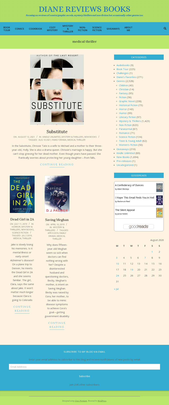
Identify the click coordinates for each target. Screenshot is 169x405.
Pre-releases (124, 161)
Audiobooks (123, 65)
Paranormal (125, 129)
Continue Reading (57, 164)
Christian (124, 89)
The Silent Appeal (125, 210)
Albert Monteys (123, 189)
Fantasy (123, 93)
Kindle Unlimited (52, 136)
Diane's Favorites (126, 77)
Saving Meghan (57, 220)
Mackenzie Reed (123, 201)
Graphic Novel (127, 101)
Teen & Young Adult (130, 140)
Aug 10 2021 (44, 139)
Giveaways (123, 149)
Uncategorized (125, 165)
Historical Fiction (128, 105)
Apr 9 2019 (53, 232)
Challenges (123, 73)
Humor (123, 113)
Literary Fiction (127, 117)
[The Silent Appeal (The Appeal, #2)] (159, 210)
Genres (121, 81)
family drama (59, 139)
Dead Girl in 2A (22, 219)
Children (123, 85)
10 (117, 263)
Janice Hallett (122, 214)
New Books (90, 136)
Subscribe (84, 376)
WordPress (102, 400)
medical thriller (76, 139)
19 (131, 269)
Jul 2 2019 (27, 235)
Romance (124, 133)
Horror (16, 226)
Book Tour (122, 69)
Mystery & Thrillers (72, 136)
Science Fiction (20, 232)
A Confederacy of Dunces (129, 185)
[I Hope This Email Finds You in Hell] (159, 197)
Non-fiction (125, 125)
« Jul (116, 288)
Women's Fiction (128, 144)
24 (117, 275)
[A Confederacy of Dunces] (159, 185)
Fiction (122, 97)
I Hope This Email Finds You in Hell (134, 197)
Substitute (57, 131)
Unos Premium (81, 400)
